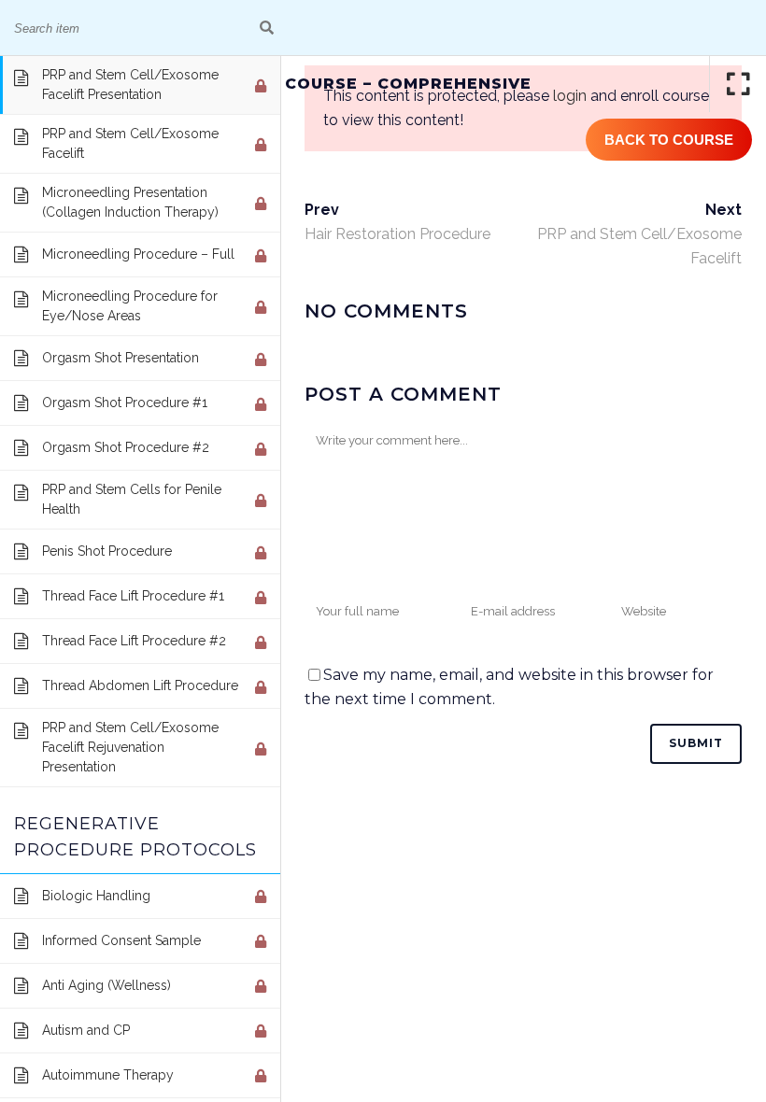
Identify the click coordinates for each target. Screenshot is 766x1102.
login (570, 96)
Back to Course (668, 140)
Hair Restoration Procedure (397, 234)
